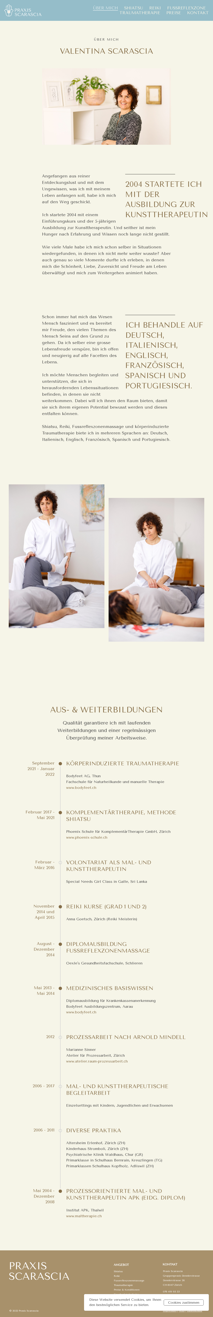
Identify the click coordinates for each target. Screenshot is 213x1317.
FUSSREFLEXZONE (186, 8)
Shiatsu (118, 1271)
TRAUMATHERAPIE (139, 12)
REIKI (155, 8)
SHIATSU (133, 8)
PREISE (173, 12)
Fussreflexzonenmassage (129, 1280)
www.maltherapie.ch (84, 1216)
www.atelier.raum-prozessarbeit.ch (97, 1061)
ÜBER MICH (105, 8)
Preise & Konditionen (127, 1289)
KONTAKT (198, 12)
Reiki (117, 1276)
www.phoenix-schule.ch (86, 837)
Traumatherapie (123, 1285)
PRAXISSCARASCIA (39, 1271)
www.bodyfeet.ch (81, 787)
